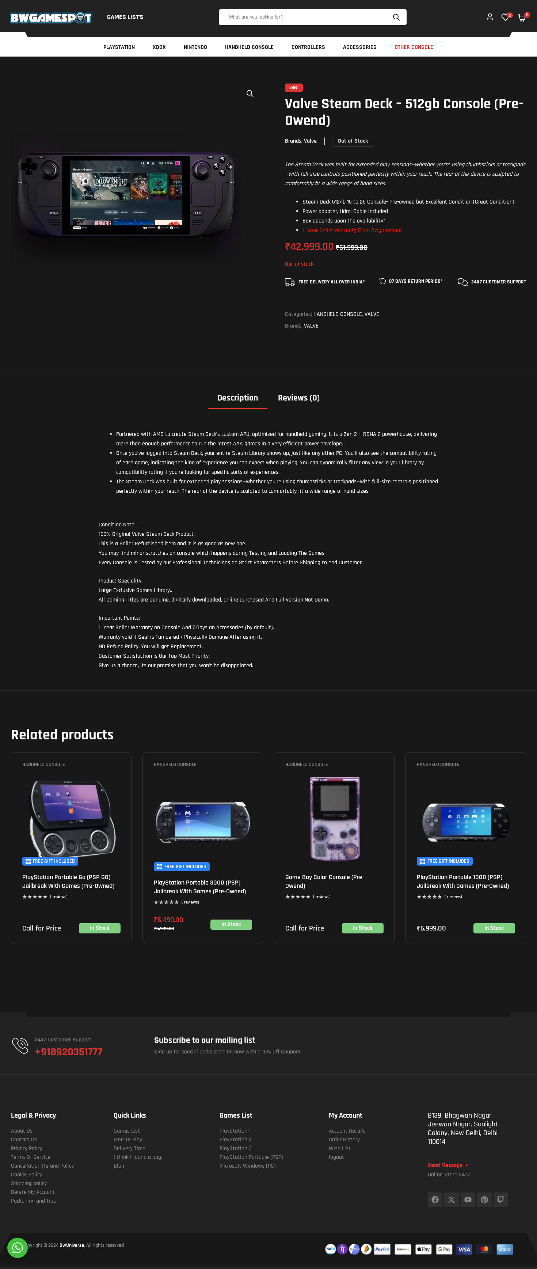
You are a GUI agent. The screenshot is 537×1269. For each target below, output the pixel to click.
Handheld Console (337, 314)
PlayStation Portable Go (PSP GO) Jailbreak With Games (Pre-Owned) (68, 881)
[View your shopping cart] (522, 18)
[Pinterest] (484, 1199)
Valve (310, 141)
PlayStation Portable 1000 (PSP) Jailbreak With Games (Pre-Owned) (463, 881)
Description (237, 398)
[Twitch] (501, 1199)
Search (397, 17)
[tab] (237, 401)
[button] (250, 93)
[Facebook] (435, 1199)
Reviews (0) (299, 398)
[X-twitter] (451, 1199)
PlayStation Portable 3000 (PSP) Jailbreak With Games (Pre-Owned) (200, 886)
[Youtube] (468, 1199)
